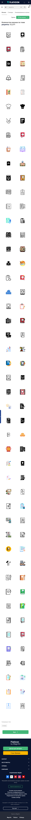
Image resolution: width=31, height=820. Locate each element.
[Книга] (8, 178)
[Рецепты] (8, 63)
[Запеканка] (8, 449)
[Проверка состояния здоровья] (8, 135)
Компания (5, 769)
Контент (4, 759)
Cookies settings (16, 797)
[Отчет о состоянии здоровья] (22, 49)
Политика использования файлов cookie (16, 794)
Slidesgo (22, 817)
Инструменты (6, 762)
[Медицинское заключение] (8, 577)
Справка (4, 766)
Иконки (4, 12)
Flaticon (15, 817)
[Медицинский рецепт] (22, 206)
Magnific (9, 817)
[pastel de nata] (22, 435)
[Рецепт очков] (22, 706)
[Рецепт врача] (22, 78)
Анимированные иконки (22, 12)
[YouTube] (23, 776)
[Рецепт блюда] (8, 335)
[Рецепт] (22, 121)
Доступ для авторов (15, 748)
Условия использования (15, 790)
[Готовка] (22, 263)
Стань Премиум (15, 753)
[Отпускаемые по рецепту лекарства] (8, 520)
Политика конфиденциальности (15, 792)
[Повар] (8, 106)
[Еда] (8, 278)
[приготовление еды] (8, 121)
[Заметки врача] (22, 692)
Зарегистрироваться (15, 786)
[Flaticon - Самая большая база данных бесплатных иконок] (13, 2)
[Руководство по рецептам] (22, 592)
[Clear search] (21, 7)
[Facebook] (7, 776)
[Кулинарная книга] (8, 35)
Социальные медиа (15, 772)
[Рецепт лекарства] (8, 563)
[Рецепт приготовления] (8, 249)
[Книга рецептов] (22, 35)
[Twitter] (11, 776)
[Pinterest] (15, 776)
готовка (4, 725)
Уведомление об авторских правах (16, 795)
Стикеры (10, 12)
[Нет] (8, 534)
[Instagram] (19, 776)
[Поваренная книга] (8, 92)
